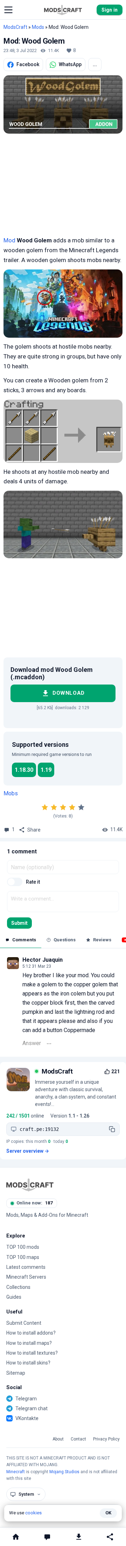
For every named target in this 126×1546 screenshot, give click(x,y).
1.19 (46, 769)
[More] (49, 1043)
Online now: (34, 1202)
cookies (33, 1512)
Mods (38, 27)
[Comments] (47, 1536)
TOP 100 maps (22, 1257)
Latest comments (26, 1267)
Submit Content (23, 1323)
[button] (8, 10)
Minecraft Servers (26, 1277)
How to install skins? (28, 1363)
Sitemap (15, 1373)
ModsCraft (15, 27)
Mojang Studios (64, 1471)
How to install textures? (32, 1353)
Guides (13, 1297)
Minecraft (15, 1471)
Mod (9, 240)
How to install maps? (29, 1343)
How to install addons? (31, 1333)
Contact (78, 1439)
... (95, 64)
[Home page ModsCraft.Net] (63, 10)
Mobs (11, 793)
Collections (18, 1287)
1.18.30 (24, 769)
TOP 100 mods (22, 1247)
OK (108, 1512)
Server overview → (27, 1151)
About (58, 1439)
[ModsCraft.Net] (30, 1185)
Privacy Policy (106, 1439)
